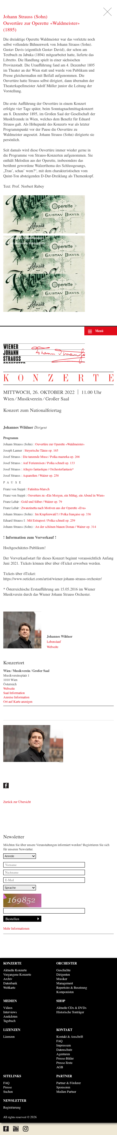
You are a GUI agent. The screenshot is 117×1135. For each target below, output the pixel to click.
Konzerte (12, 963)
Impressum (63, 1045)
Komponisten (65, 992)
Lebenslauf (54, 641)
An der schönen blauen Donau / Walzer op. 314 (65, 526)
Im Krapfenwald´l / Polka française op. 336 (63, 514)
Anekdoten (10, 1016)
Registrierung (12, 1107)
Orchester (66, 963)
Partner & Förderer (68, 1083)
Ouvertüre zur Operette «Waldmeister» (60, 444)
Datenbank (10, 983)
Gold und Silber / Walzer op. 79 (41, 501)
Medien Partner (66, 1091)
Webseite (52, 646)
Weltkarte (9, 987)
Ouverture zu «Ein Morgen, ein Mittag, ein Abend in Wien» (66, 495)
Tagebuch (9, 1020)
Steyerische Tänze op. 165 (41, 450)
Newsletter (14, 1100)
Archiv (7, 978)
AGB (59, 1067)
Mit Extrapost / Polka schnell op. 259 (51, 520)
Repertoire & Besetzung (71, 987)
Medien (10, 1001)
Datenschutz (64, 1049)
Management (64, 983)
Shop (60, 1001)
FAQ (59, 1041)
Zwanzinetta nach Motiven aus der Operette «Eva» (53, 508)
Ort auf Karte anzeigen (17, 701)
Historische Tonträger (70, 1012)
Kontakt (64, 1029)
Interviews (10, 1012)
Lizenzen (11, 1029)
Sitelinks (12, 1076)
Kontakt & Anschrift (69, 1036)
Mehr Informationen (16, 928)
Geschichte (63, 970)
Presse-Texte (64, 1062)
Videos (8, 1007)
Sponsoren (63, 1087)
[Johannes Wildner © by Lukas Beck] (22, 630)
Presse (7, 1087)
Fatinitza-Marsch (39, 489)
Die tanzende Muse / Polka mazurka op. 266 (51, 456)
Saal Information (14, 692)
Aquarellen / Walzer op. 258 (41, 475)
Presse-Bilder (65, 1058)
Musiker (61, 978)
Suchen (8, 1091)
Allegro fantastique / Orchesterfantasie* (48, 469)
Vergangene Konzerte (17, 974)
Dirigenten (63, 974)
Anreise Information (16, 697)
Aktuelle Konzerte (15, 970)
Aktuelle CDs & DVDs (71, 1007)
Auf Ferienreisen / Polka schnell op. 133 (49, 463)
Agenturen (63, 1054)
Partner (64, 1076)
